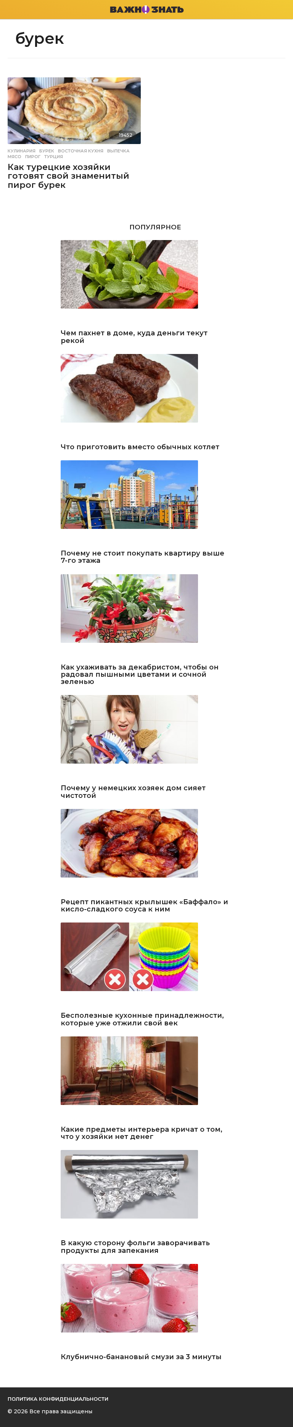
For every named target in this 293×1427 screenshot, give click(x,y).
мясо (14, 156)
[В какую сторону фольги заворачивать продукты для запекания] (146, 1193)
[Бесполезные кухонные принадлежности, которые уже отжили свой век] (146, 965)
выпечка (118, 151)
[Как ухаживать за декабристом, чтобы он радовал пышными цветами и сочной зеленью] (146, 617)
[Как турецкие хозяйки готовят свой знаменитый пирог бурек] (74, 110)
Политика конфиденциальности (58, 1399)
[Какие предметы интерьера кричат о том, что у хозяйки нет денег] (146, 1079)
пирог (32, 156)
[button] (12, 9)
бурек (46, 151)
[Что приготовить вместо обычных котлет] (146, 397)
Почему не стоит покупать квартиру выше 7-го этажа (142, 557)
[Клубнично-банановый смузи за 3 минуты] (146, 1307)
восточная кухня (80, 151)
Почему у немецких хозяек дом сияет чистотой (133, 792)
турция (53, 156)
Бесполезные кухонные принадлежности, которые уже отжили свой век (142, 1019)
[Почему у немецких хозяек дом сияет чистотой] (146, 738)
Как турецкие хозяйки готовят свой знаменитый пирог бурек (68, 176)
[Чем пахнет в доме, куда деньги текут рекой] (146, 283)
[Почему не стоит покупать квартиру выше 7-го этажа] (146, 503)
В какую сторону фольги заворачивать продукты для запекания (135, 1247)
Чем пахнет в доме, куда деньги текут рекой (134, 337)
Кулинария (21, 151)
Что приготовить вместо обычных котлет (140, 447)
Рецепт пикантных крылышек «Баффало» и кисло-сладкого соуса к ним (144, 905)
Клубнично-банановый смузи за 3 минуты (141, 1357)
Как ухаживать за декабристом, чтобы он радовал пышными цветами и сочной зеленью (140, 675)
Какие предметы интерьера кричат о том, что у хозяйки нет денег (141, 1133)
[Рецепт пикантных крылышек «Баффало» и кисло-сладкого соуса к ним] (146, 852)
